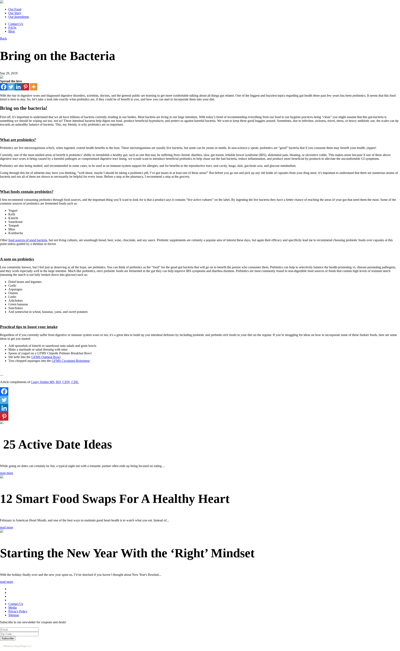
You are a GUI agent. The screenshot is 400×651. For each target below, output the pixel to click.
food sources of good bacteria (27, 240)
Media (12, 607)
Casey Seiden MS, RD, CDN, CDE (55, 382)
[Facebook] (3, 86)
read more (6, 473)
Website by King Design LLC (17, 646)
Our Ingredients (18, 17)
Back (3, 38)
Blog (11, 31)
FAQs (12, 27)
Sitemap (13, 615)
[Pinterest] (25, 86)
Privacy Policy (18, 611)
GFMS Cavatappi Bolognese (71, 360)
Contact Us (15, 24)
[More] (33, 86)
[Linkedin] (18, 86)
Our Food (14, 9)
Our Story (14, 13)
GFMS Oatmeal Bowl (45, 357)
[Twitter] (11, 86)
